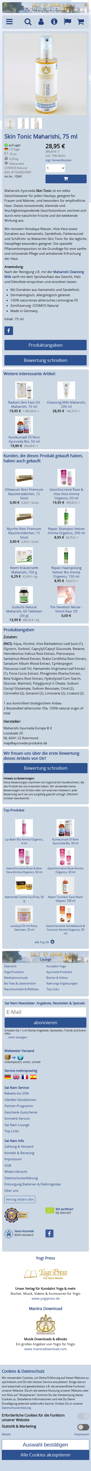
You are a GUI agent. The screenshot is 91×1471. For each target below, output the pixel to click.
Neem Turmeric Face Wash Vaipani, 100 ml (65, 899)
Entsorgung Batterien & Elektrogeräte (32, 1184)
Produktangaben (45, 345)
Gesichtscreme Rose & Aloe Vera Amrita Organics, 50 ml (66, 493)
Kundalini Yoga (56, 966)
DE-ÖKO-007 (63, 1213)
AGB (7, 1165)
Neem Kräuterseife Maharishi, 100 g (24, 569)
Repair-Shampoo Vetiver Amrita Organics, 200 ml (66, 530)
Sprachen (67, 22)
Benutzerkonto (41, 22)
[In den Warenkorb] (66, 179)
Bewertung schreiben (45, 360)
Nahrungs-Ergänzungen (62, 983)
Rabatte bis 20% (16, 1093)
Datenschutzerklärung (21, 1178)
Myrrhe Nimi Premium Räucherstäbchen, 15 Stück (24, 532)
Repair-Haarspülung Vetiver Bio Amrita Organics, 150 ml (66, 571)
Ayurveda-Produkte (59, 972)
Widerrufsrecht (15, 1171)
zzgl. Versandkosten (59, 160)
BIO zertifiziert (64, 1209)
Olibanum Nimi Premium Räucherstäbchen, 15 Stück (24, 493)
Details (6, 1434)
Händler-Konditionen (20, 1099)
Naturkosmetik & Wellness (21, 989)
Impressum (13, 1159)
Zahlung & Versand (18, 1146)
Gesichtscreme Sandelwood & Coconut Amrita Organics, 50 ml (65, 929)
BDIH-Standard (24, 1235)
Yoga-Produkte (14, 972)
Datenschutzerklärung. (17, 1408)
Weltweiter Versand (19, 1050)
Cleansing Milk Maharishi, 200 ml (66, 404)
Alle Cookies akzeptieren (45, 1455)
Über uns (11, 1190)
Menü (12, 22)
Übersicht (10, 966)
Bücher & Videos (57, 978)
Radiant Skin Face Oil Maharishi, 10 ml (24, 404)
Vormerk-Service (17, 1118)
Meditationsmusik (16, 978)
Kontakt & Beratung (19, 1153)
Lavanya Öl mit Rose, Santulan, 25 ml (24, 928)
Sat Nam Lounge (16, 1125)
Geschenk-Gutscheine (20, 1112)
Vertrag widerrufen (20, 1199)
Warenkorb (80, 22)
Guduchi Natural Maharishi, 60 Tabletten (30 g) (24, 611)
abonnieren (45, 1023)
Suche (27, 22)
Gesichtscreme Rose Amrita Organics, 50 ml (65, 870)
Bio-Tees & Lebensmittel (20, 983)
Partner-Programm (18, 1106)
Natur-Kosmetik (24, 1231)
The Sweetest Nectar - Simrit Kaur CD (66, 609)
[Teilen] (8, 330)
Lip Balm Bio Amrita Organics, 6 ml (24, 841)
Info (54, 22)
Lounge (45, 959)
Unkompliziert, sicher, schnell (22, 1062)
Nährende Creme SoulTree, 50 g (24, 899)
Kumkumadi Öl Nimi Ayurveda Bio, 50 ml (24, 439)
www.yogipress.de (46, 1298)
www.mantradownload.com (45, 1349)
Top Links (52, 989)
